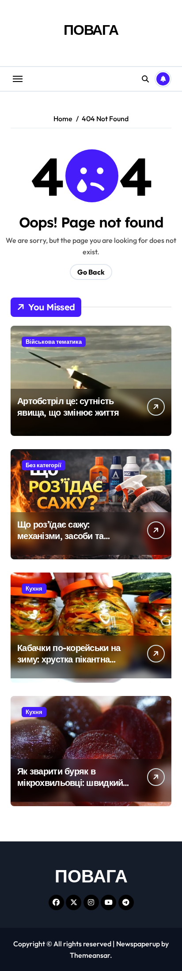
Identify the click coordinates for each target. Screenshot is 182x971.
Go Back (91, 272)
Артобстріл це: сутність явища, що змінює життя (68, 406)
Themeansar (90, 955)
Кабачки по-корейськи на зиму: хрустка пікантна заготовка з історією (68, 659)
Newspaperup (138, 943)
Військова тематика (54, 341)
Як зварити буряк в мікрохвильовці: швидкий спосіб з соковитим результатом (70, 788)
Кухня (34, 588)
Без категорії (43, 465)
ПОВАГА (91, 29)
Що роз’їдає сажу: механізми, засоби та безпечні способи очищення (60, 541)
